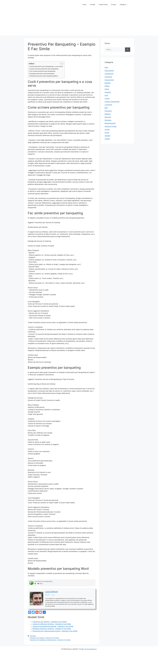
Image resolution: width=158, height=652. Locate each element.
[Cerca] (127, 49)
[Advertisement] (79, 23)
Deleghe (108, 83)
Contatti (92, 4)
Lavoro (107, 98)
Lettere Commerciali (112, 102)
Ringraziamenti (110, 123)
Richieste (108, 120)
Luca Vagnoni (51, 591)
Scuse (107, 133)
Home (84, 4)
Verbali (107, 139)
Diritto (107, 89)
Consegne (108, 77)
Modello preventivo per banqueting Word (44, 76)
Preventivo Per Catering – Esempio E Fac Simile (44, 638)
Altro (106, 67)
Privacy (113, 4)
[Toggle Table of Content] (61, 63)
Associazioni (109, 71)
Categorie (123, 4)
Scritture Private (110, 126)
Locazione (108, 105)
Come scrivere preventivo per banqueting (44, 69)
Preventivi (33, 636)
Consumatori (109, 80)
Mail (106, 108)
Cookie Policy (103, 4)
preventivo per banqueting (43, 581)
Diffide (107, 86)
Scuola (107, 129)
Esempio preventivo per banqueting (42, 73)
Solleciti (107, 136)
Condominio (109, 74)
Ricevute (108, 117)
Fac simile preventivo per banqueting (42, 71)
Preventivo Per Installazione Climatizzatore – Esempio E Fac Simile (50, 640)
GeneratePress (92, 649)
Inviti (106, 95)
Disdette (108, 92)
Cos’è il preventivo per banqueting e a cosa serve (46, 66)
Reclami (107, 114)
